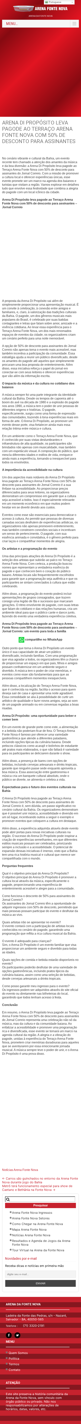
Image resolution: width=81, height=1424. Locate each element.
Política (14, 1358)
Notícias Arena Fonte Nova (20, 1169)
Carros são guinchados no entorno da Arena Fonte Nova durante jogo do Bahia (40, 1180)
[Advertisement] (40, 71)
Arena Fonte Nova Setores (31, 1218)
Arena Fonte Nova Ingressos (32, 1212)
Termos (14, 1364)
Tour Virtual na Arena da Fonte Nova (38, 1250)
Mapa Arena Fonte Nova (29, 1229)
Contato (14, 1370)
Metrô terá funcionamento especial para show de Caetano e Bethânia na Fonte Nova (37, 1188)
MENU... (12, 23)
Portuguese (54, 2)
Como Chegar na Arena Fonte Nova (37, 1224)
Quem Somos (18, 1353)
